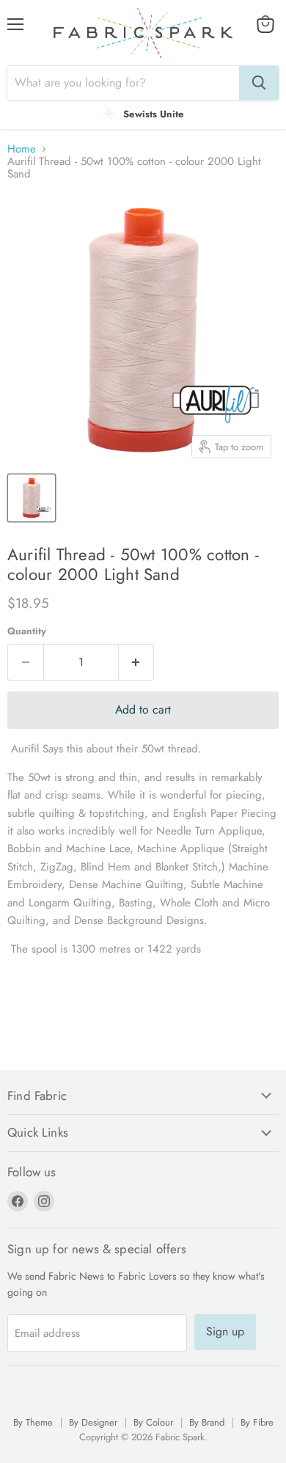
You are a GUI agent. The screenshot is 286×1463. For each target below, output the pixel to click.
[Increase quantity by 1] (137, 662)
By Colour (153, 1422)
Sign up (225, 1331)
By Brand (206, 1422)
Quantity (26, 631)
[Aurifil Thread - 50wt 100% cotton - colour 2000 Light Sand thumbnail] (31, 497)
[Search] (259, 83)
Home (21, 149)
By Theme (33, 1422)
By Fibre (257, 1422)
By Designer (93, 1422)
